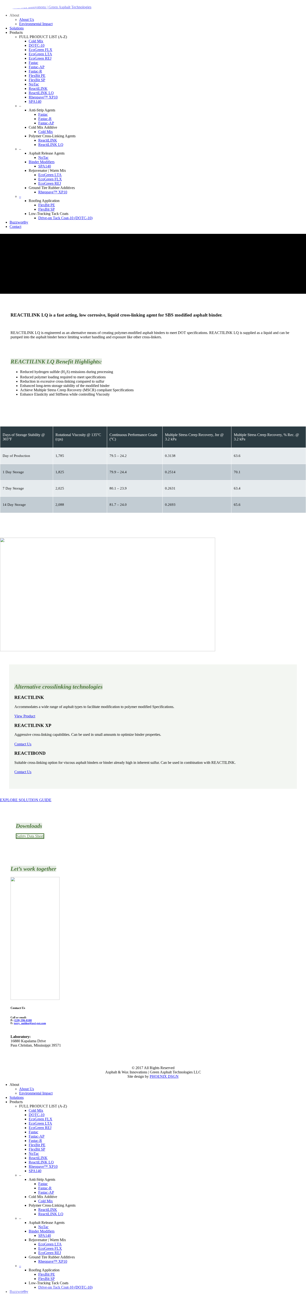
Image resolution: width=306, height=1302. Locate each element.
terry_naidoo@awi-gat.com (30, 1023)
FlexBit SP (37, 1149)
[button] (25, 800)
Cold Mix (36, 1110)
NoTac (34, 1154)
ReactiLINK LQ (41, 1162)
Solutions (17, 1097)
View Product (24, 716)
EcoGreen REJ (40, 1128)
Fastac (33, 1132)
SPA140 (35, 1171)
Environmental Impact (36, 1093)
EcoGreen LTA (40, 1123)
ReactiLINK (38, 1158)
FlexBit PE (37, 1145)
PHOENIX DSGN (164, 1076)
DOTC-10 (36, 1115)
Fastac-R (35, 1141)
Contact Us (22, 744)
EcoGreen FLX (40, 1119)
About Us (26, 1089)
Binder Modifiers (42, 1231)
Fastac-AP (36, 1136)
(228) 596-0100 (23, 1020)
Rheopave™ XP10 (43, 1166)
